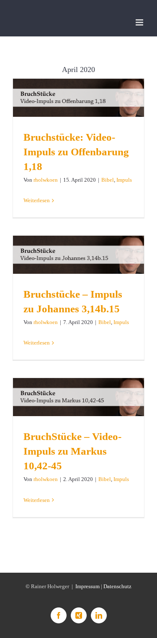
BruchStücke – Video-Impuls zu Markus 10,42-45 (78, 397)
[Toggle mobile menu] (140, 22)
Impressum (87, 586)
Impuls (124, 180)
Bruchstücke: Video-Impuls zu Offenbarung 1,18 (78, 98)
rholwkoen (45, 180)
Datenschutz (117, 586)
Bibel (107, 180)
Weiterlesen (36, 200)
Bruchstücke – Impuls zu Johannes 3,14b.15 (78, 255)
